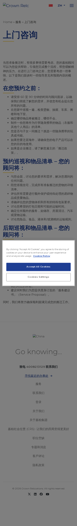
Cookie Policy (41, 256)
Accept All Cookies (38, 266)
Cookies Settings (38, 277)
